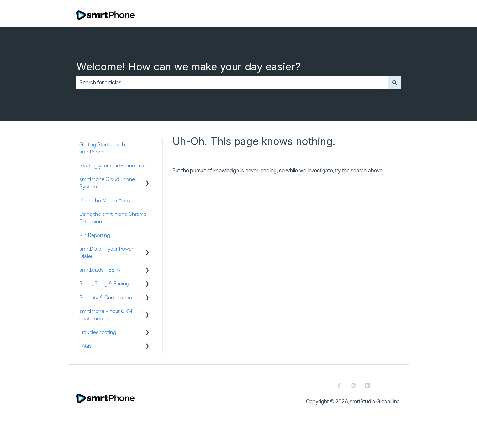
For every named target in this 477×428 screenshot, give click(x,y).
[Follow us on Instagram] (353, 385)
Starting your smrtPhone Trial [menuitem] (112, 165)
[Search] (394, 82)
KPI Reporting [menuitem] (95, 235)
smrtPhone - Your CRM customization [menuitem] (106, 314)
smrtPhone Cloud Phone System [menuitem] (107, 182)
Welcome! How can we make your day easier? (188, 66)
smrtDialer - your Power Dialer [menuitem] (106, 252)
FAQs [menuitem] (86, 346)
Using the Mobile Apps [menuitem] (105, 200)
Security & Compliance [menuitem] (106, 297)
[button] (147, 179)
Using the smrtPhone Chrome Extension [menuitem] (113, 217)
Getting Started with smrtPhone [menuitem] (102, 147)
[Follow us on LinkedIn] (367, 385)
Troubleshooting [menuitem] (98, 332)
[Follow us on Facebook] (339, 385)
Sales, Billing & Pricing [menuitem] (104, 283)
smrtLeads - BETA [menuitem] (100, 270)
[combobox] (232, 82)
